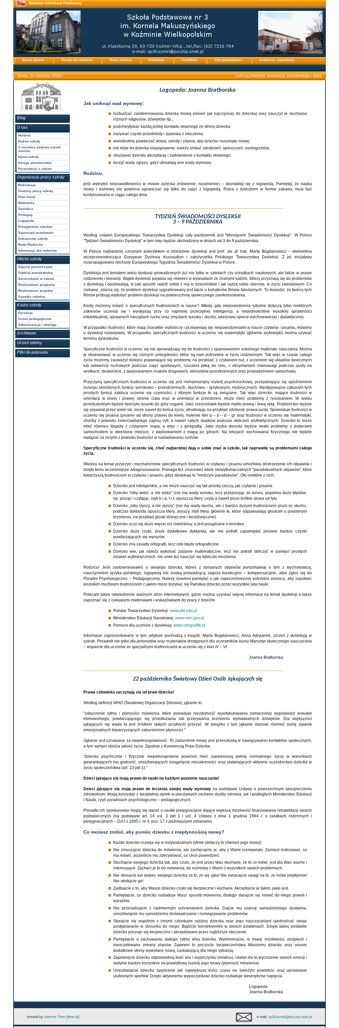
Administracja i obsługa (37, 325)
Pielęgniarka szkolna (35, 227)
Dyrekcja (25, 313)
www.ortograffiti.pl (189, 625)
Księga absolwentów (35, 163)
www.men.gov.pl (189, 618)
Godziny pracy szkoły (35, 191)
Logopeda (26, 221)
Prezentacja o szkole (35, 169)
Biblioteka (26, 203)
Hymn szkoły (28, 157)
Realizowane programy (36, 284)
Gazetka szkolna (31, 296)
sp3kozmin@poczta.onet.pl (290, 1017)
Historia (24, 135)
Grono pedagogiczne (35, 319)
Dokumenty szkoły (33, 238)
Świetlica (25, 209)
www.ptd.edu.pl (183, 610)
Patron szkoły (29, 141)
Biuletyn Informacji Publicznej (55, 3)
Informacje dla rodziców (37, 250)
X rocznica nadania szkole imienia (39, 149)
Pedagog (25, 215)
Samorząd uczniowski (36, 232)
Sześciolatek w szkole (36, 279)
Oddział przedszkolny (35, 273)
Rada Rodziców (30, 244)
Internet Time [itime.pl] (61, 1017)
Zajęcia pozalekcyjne (35, 267)
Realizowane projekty (35, 290)
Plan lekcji (26, 197)
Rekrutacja (27, 185)
